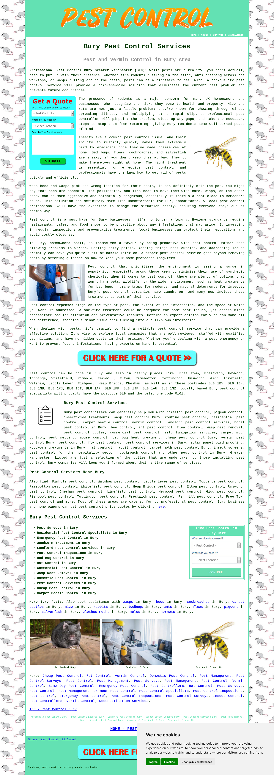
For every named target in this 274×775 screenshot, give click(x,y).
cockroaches (198, 602)
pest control (194, 453)
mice (69, 607)
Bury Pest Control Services (68, 517)
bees (160, 602)
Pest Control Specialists (164, 691)
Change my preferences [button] (197, 761)
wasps (128, 602)
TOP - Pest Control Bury (53, 709)
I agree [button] (153, 761)
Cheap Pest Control (62, 676)
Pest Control (79, 681)
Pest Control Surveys (187, 696)
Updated (53, 739)
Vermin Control (130, 676)
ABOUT (204, 35)
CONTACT (218, 35)
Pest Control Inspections (218, 691)
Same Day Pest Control (71, 686)
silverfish (52, 612)
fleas (198, 607)
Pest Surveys (147, 681)
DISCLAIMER (235, 35)
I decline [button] (169, 761)
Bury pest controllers (85, 412)
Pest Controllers (167, 686)
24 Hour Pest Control (114, 691)
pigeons (231, 607)
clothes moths (96, 612)
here (161, 507)
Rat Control (98, 676)
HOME (193, 35)
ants (168, 607)
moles (135, 612)
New (43, 739)
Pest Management (215, 676)
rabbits (101, 607)
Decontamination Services (123, 701)
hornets (168, 612)
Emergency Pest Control (122, 686)
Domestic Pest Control (172, 676)
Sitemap (32, 739)
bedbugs (136, 607)
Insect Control (227, 696)
